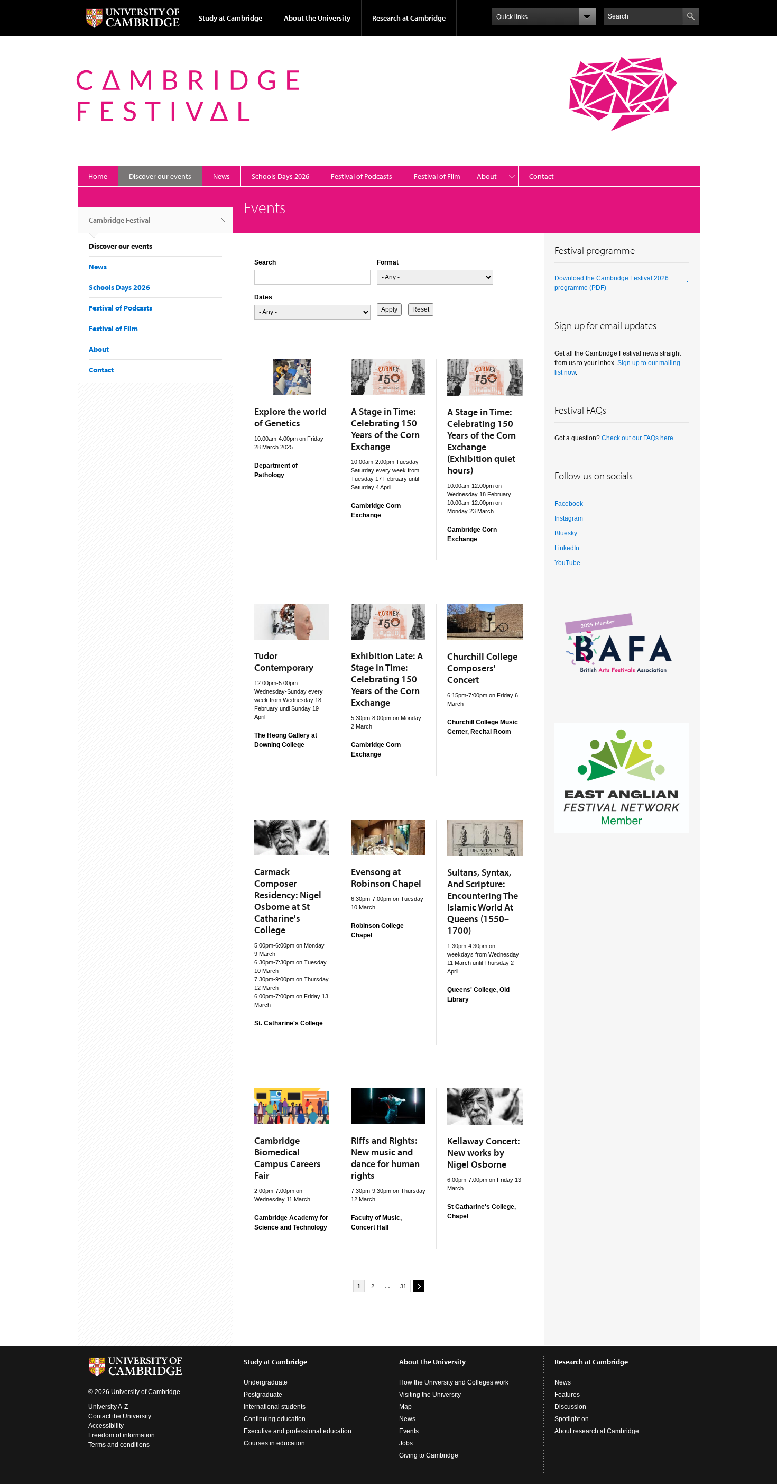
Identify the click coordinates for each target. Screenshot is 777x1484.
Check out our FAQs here (637, 438)
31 (403, 1286)
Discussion (570, 1406)
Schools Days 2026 (280, 176)
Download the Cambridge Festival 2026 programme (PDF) (611, 283)
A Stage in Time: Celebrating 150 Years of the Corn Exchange (385, 428)
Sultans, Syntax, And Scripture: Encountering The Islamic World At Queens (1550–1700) (482, 901)
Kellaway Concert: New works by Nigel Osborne (483, 1152)
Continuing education (275, 1419)
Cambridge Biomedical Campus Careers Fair (287, 1157)
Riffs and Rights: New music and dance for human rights (385, 1157)
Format (388, 262)
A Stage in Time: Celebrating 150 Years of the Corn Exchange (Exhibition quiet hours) (481, 441)
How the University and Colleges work (453, 1382)
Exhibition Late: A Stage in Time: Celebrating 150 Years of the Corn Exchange (387, 679)
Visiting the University (430, 1394)
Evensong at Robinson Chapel (386, 877)
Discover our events (160, 176)
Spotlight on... (574, 1419)
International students (275, 1406)
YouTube (567, 563)
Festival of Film (437, 176)
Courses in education (274, 1443)
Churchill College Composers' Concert (482, 668)
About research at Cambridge (596, 1431)
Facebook (568, 503)
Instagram (568, 518)
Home (97, 176)
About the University (317, 18)
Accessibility (106, 1426)
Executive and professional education (298, 1431)
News (221, 176)
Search (265, 262)
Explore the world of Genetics (290, 417)
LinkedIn (566, 548)
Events (409, 1431)
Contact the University (119, 1416)
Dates (263, 297)
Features (567, 1394)
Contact (541, 176)
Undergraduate (266, 1382)
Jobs (406, 1443)
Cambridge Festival (120, 220)
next (418, 1286)
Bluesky (565, 533)
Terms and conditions (119, 1445)
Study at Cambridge (230, 18)
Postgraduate (263, 1394)
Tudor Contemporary (283, 661)
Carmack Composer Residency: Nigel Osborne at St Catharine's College (287, 901)
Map (405, 1406)
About (487, 176)
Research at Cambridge (409, 18)
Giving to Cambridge (428, 1455)
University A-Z (108, 1406)
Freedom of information (121, 1435)
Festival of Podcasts (361, 176)
